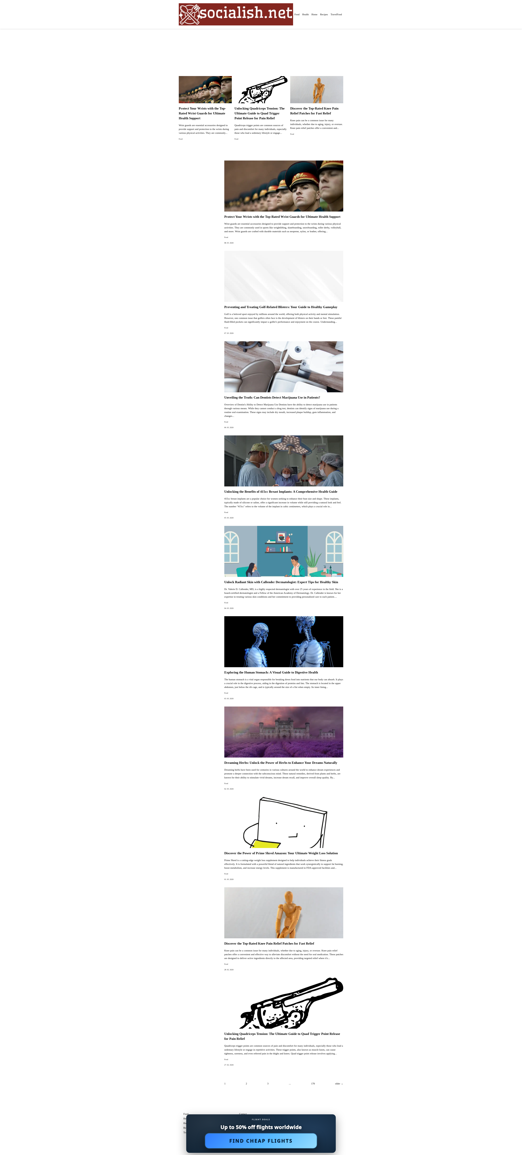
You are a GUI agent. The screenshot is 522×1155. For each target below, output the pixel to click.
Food (296, 14)
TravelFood (336, 14)
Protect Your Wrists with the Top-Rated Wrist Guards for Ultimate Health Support (202, 113)
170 (313, 1083)
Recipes (324, 14)
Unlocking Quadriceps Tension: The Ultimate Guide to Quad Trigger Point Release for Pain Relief (259, 113)
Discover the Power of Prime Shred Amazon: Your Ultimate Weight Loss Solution (281, 853)
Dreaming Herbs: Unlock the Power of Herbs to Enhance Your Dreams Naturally (280, 762)
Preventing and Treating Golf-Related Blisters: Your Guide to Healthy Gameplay (280, 307)
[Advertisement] (261, 49)
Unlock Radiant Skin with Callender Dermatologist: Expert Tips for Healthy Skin (281, 582)
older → (339, 1083)
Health (305, 14)
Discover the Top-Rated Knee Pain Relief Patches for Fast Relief (269, 943)
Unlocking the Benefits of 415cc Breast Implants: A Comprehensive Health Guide (280, 491)
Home (314, 14)
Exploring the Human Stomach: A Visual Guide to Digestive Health (271, 672)
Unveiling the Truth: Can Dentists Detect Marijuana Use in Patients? (272, 397)
